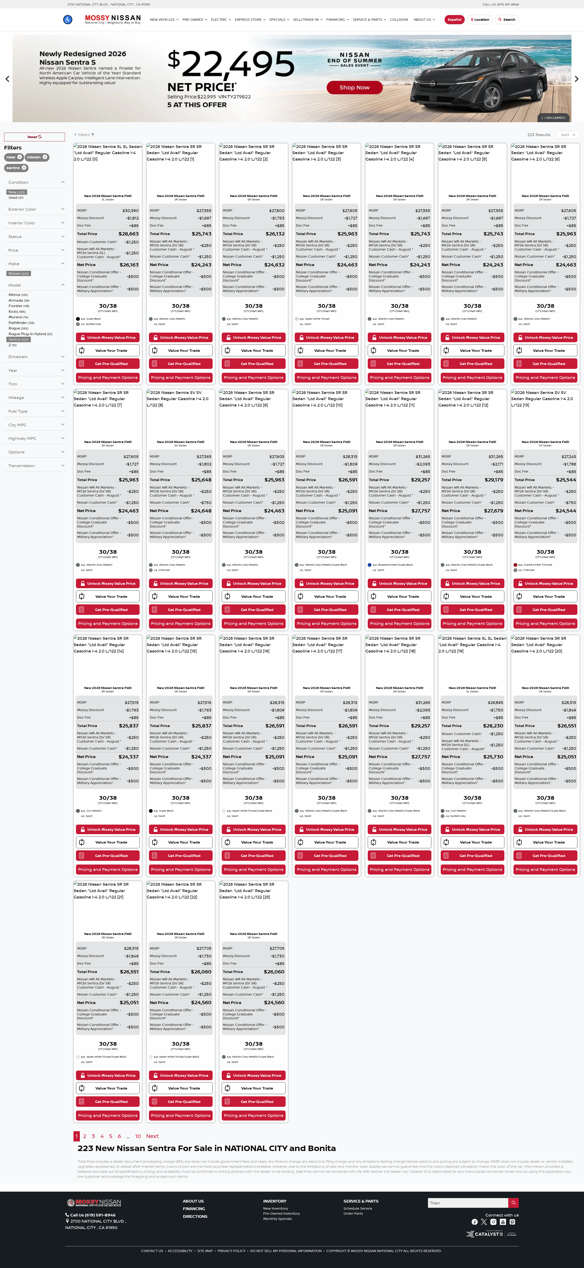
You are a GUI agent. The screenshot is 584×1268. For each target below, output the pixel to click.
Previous (7, 78)
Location (481, 19)
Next (576, 78)
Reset (33, 137)
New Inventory (275, 1208)
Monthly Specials (277, 1218)
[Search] (513, 1203)
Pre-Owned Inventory (281, 1213)
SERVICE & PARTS (361, 1201)
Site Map (205, 1250)
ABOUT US (193, 1201)
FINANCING (194, 1208)
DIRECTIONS (195, 1216)
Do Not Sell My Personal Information (286, 1250)
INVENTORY (274, 1201)
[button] (67, 19)
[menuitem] (35, 192)
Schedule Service (358, 1208)
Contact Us (152, 1250)
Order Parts (353, 1213)
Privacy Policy (232, 1250)
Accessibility (180, 1250)
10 (138, 1136)
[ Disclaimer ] (553, 118)
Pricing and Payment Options (108, 377)
